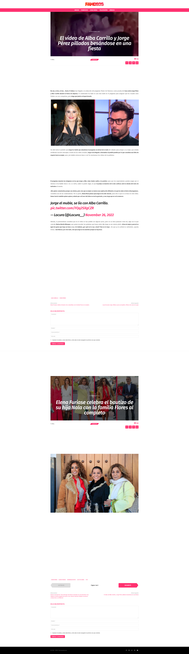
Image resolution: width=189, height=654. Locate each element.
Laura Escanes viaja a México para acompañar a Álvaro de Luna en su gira (121, 305)
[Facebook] (126, 62)
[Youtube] (137, 650)
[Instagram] (129, 650)
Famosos (94, 59)
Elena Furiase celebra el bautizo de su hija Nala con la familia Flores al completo (69, 305)
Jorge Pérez (63, 298)
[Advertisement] (94, 78)
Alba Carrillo (54, 298)
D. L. (53, 59)
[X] (130, 62)
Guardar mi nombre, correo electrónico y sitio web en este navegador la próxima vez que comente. (76, 340)
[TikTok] (132, 650)
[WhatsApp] (137, 62)
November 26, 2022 (99, 215)
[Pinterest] (133, 62)
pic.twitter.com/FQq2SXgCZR (72, 208)
